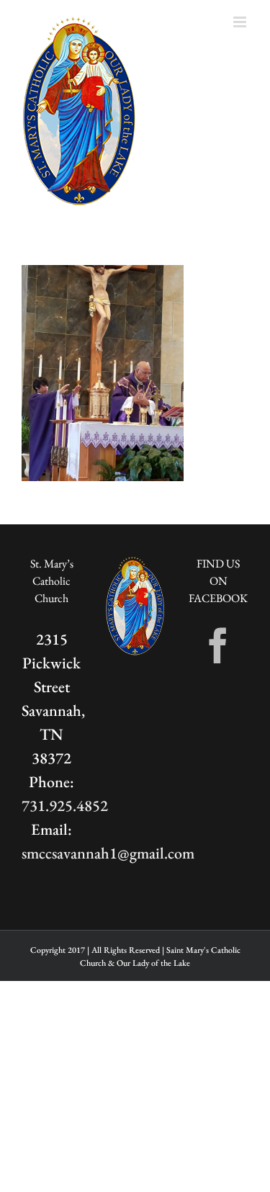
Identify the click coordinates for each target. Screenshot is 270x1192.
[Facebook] (218, 645)
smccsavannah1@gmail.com (108, 853)
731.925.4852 (65, 805)
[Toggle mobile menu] (240, 22)
